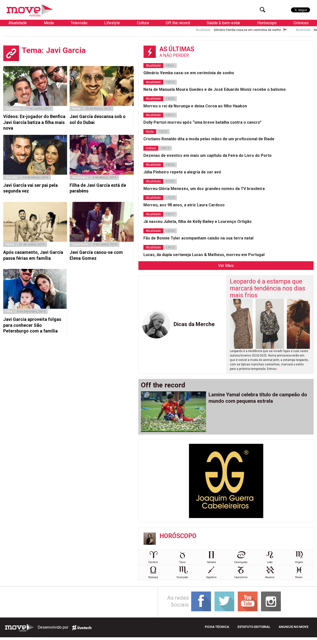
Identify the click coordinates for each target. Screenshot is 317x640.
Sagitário (211, 577)
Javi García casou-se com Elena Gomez (96, 255)
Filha (9, 311)
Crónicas (301, 23)
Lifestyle (112, 23)
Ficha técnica (217, 627)
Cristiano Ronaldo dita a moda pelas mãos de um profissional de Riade (208, 139)
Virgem (299, 562)
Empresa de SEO (82, 627)
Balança (153, 577)
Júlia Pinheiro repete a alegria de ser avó (182, 172)
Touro (182, 562)
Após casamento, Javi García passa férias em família (33, 255)
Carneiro (153, 562)
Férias (76, 108)
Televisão (79, 23)
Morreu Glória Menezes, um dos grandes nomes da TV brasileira (204, 188)
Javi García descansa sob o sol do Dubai (98, 119)
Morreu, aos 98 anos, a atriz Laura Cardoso (184, 205)
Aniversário (80, 177)
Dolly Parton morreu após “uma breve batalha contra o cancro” (202, 122)
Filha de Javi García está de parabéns (98, 188)
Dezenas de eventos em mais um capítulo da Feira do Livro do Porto (207, 155)
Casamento (80, 244)
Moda (49, 23)
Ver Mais (226, 265)
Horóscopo (267, 23)
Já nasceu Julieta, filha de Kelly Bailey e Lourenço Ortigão (197, 221)
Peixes (299, 577)
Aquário (269, 577)
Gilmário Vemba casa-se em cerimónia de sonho (226, 30)
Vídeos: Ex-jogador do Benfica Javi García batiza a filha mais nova (34, 122)
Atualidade (17, 23)
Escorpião (182, 577)
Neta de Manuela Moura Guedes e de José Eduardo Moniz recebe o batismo (214, 89)
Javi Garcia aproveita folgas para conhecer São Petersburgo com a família (32, 325)
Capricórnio (240, 577)
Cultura (143, 23)
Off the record (178, 23)
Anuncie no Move (293, 627)
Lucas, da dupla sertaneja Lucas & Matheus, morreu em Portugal (203, 254)
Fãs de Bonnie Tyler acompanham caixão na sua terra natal (198, 238)
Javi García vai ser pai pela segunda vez (30, 188)
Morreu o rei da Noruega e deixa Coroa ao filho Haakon (195, 106)
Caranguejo (240, 562)
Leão (269, 562)
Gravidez (12, 177)
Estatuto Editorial (254, 627)
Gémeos (211, 562)
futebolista (13, 108)
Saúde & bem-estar (223, 23)
